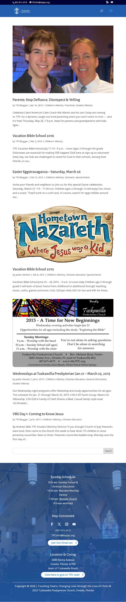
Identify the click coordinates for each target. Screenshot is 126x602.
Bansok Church (68, 499)
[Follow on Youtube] (74, 524)
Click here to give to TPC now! (62, 574)
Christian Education (76, 274)
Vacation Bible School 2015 (33, 269)
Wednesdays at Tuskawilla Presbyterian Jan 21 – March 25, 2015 (61, 374)
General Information (96, 379)
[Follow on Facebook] (52, 524)
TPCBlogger (22, 105)
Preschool (70, 105)
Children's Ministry (54, 105)
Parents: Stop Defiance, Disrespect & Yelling (46, 100)
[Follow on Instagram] (67, 524)
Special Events (83, 177)
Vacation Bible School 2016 (33, 136)
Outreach (69, 177)
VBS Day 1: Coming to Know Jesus (38, 414)
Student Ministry (84, 105)
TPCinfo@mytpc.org (63, 535)
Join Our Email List (62, 542)
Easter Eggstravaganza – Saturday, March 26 (47, 172)
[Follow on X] (59, 524)
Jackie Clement (23, 274)
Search (108, 450)
